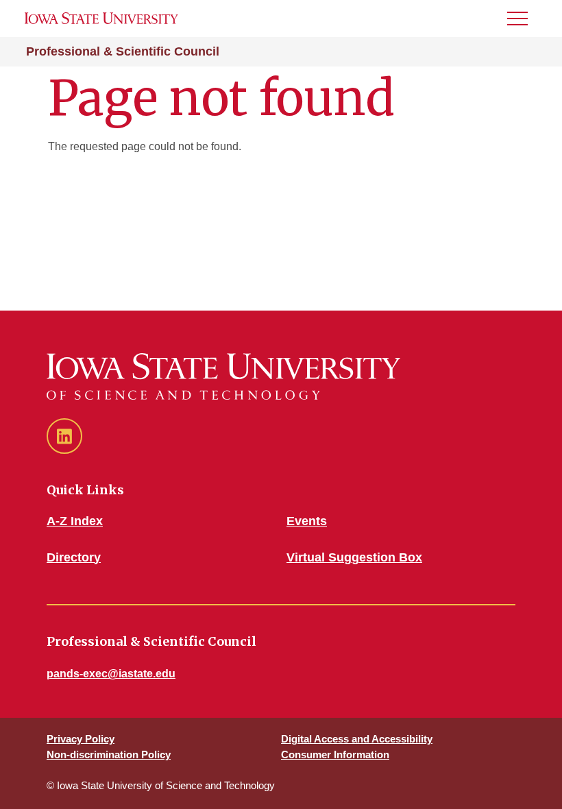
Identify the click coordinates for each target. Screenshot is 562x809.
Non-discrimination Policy (109, 754)
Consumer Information (335, 754)
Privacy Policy (80, 739)
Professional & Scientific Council (122, 51)
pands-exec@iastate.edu (111, 673)
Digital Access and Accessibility (356, 739)
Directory (74, 557)
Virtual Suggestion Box (354, 557)
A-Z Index (75, 521)
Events (306, 521)
